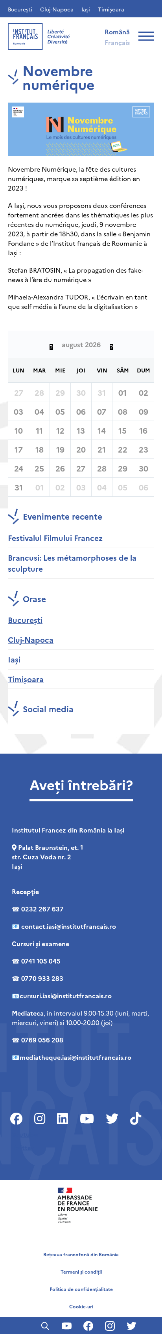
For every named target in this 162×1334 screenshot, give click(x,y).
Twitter (23, 1147)
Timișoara (111, 9)
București (20, 9)
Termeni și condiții (81, 1271)
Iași (85, 9)
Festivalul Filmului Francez (55, 537)
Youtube (25, 1134)
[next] (111, 344)
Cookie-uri (81, 1306)
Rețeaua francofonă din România (81, 1254)
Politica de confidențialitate (81, 1288)
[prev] (51, 344)
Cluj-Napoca (57, 9)
